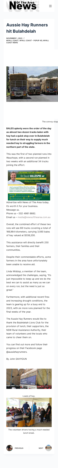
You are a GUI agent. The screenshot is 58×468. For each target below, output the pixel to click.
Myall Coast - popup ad (31, 40)
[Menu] (50, 6)
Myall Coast (12, 40)
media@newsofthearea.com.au (34, 217)
